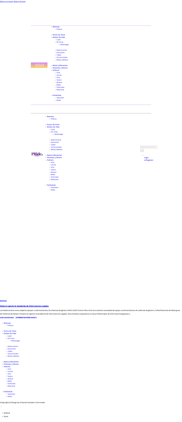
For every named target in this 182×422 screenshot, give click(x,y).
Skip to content (6, 2)
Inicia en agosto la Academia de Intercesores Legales (24, 306)
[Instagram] (37, 18)
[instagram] (9, 320)
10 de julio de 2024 (7, 317)
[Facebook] (31, 18)
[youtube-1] (6, 320)
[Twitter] (33, 18)
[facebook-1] (1, 320)
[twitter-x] (4, 320)
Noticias (3, 301)
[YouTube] (35, 18)
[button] (1, 406)
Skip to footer (20, 2)
